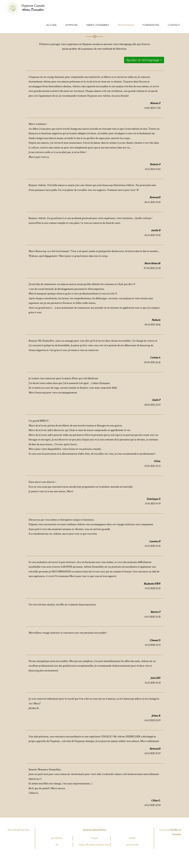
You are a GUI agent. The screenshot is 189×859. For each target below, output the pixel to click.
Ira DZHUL (57, 838)
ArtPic (132, 838)
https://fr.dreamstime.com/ (94, 844)
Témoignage (126, 24)
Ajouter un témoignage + (144, 60)
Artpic (94, 838)
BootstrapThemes (18, 829)
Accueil (51, 24)
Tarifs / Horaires (97, 24)
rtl (56, 844)
